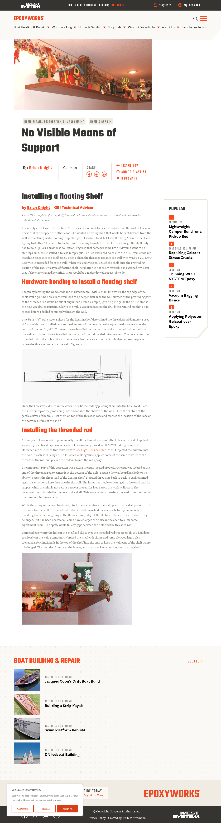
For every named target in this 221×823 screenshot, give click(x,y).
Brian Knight (40, 167)
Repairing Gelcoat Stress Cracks (184, 255)
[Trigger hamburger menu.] (203, 18)
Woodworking (62, 27)
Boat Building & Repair (29, 27)
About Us (168, 27)
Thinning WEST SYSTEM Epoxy (182, 276)
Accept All (68, 808)
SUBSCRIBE (119, 5)
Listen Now (130, 165)
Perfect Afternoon (134, 818)
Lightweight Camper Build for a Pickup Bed (185, 231)
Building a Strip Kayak (64, 705)
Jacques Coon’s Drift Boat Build (72, 681)
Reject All (45, 808)
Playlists (165, 5)
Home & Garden (89, 27)
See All (194, 661)
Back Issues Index (193, 27)
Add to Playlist (133, 172)
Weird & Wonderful (141, 27)
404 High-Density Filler (90, 450)
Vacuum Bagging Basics (183, 297)
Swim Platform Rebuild (65, 730)
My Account (192, 5)
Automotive (175, 222)
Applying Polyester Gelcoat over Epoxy (185, 321)
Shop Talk (114, 27)
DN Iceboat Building (62, 754)
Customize (22, 808)
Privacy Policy (96, 818)
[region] (45, 800)
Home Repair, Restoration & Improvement (54, 121)
